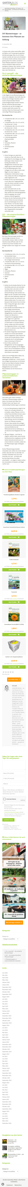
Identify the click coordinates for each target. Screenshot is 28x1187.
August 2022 (5, 1082)
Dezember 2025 (6, 987)
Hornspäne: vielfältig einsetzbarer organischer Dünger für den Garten (15, 1148)
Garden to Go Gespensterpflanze (14, 656)
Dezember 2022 (6, 1073)
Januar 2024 (5, 1042)
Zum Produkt (12, 505)
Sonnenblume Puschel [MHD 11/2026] (14, 624)
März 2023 (5, 1066)
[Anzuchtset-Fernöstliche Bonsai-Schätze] (14, 517)
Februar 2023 (6, 1068)
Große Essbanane (14, 559)
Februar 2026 (6, 982)
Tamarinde (14, 592)
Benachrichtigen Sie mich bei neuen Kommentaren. (14, 806)
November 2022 (6, 1075)
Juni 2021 (5, 1116)
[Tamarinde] (14, 581)
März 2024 (5, 1037)
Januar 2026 (5, 984)
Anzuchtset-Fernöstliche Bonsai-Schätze (14, 527)
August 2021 (5, 1111)
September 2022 (7, 1080)
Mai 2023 (5, 1061)
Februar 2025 (6, 1011)
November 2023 (6, 1047)
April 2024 (5, 1035)
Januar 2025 (5, 1013)
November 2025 (6, 989)
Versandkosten (15, 501)
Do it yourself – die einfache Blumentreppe (13, 952)
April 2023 (5, 1063)
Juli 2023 (4, 1056)
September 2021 (7, 1109)
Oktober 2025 (6, 992)
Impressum (9, 1185)
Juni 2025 (5, 1001)
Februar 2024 (6, 1039)
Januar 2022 (5, 1099)
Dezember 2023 (6, 1044)
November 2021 (6, 1104)
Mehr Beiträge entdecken (13, 922)
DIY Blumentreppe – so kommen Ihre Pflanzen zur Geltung (13, 37)
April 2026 (5, 977)
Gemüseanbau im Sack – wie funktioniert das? (16, 1155)
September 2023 (7, 1051)
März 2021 (5, 1121)
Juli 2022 (4, 1085)
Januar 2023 (5, 1070)
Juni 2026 (5, 973)
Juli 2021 (4, 1113)
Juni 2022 (5, 1087)
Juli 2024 (4, 1027)
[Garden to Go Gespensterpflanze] (14, 646)
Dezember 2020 (6, 1123)
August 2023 (5, 1054)
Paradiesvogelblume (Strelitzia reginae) (14, 494)
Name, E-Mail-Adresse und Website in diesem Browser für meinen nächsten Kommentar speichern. (13, 791)
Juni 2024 (5, 1030)
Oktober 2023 (6, 1049)
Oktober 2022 (6, 1078)
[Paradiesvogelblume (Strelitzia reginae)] (14, 484)
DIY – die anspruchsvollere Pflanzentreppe (13, 956)
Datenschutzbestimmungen (11, 812)
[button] (3, 1184)
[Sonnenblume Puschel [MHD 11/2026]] (14, 614)
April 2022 (5, 1092)
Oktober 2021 (6, 1106)
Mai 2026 (5, 975)
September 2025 (7, 994)
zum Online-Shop (13, 679)
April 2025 (5, 1006)
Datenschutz (18, 1185)
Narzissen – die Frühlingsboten (12, 1140)
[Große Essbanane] (14, 549)
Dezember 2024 (6, 1016)
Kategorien (5, 936)
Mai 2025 (5, 1004)
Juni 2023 (5, 1058)
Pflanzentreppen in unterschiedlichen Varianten (13, 960)
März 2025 (5, 1008)
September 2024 (7, 1023)
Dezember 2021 (6, 1101)
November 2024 (6, 1018)
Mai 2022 (5, 1090)
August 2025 (5, 996)
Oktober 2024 (6, 1020)
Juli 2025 (4, 999)
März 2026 (5, 980)
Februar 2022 (6, 1097)
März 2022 (5, 1094)
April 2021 (5, 1118)
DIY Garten (5, 47)
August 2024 (5, 1025)
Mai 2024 (5, 1032)
